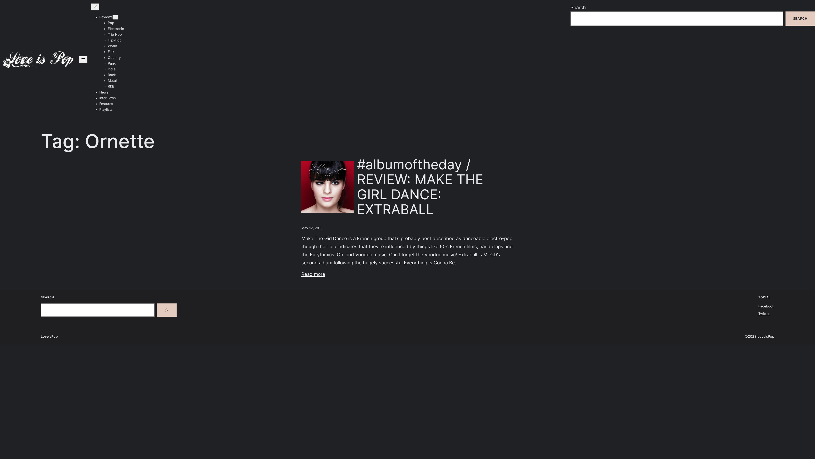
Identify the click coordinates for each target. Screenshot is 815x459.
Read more (313, 274)
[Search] (167, 310)
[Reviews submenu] (115, 17)
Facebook (766, 306)
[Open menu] (83, 59)
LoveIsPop (49, 336)
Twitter (764, 314)
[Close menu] (95, 6)
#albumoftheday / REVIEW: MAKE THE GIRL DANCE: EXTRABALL (420, 187)
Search (578, 7)
